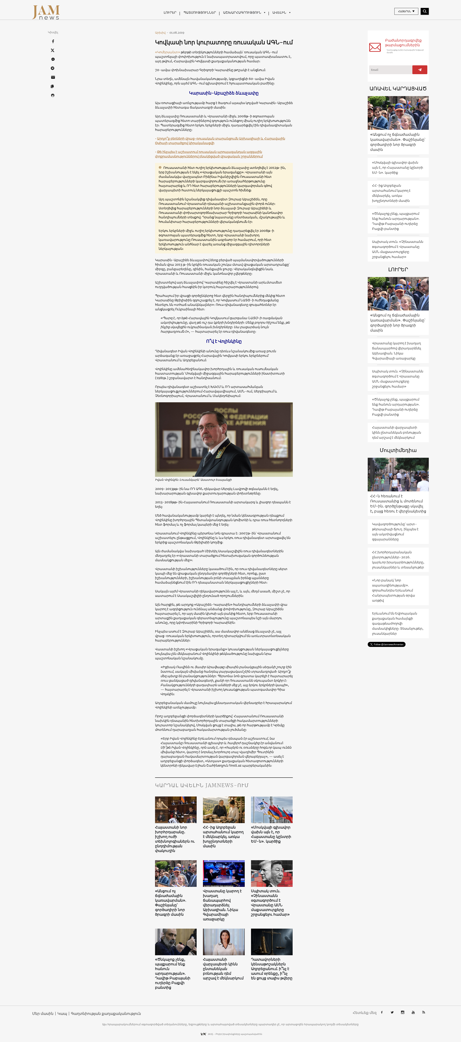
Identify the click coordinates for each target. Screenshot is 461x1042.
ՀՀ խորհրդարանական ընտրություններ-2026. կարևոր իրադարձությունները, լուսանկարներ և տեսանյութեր (398, 559)
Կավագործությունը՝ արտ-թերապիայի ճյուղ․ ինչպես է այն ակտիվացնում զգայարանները (395, 531)
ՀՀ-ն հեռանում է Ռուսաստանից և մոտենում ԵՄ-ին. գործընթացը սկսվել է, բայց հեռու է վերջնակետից (398, 503)
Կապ (62, 1013)
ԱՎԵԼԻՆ (279, 12)
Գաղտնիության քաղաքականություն (106, 1013)
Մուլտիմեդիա (398, 450)
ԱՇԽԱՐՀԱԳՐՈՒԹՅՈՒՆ (242, 12)
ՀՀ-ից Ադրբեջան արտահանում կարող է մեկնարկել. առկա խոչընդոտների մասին (223, 836)
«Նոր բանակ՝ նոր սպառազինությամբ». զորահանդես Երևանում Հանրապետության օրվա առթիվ (393, 590)
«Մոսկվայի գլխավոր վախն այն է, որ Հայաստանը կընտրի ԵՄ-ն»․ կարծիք (271, 834)
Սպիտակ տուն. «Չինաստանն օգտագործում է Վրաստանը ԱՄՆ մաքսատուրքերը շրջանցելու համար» (270, 903)
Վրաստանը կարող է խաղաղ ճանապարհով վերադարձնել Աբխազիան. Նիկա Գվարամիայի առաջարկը (222, 905)
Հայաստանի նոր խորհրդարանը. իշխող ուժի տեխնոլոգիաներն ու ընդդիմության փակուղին (175, 839)
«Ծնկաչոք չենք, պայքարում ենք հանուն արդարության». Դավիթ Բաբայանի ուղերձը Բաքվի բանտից (172, 973)
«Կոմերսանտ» (167, 52)
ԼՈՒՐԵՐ (170, 12)
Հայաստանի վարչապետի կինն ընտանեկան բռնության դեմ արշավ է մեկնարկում (223, 968)
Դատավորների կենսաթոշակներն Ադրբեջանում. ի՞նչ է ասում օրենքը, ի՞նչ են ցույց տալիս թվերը (271, 968)
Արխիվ (161, 32)
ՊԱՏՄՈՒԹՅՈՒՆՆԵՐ (199, 12)
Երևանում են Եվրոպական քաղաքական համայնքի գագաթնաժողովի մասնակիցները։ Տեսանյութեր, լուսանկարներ (397, 623)
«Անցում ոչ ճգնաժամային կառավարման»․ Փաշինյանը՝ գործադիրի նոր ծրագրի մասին (170, 903)
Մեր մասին (42, 1013)
